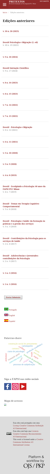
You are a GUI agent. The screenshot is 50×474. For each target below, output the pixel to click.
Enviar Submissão (13, 297)
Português (12, 310)
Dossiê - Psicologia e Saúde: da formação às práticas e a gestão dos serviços (24, 222)
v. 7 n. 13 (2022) (10, 116)
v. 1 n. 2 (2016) (10, 273)
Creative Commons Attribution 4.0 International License (28, 442)
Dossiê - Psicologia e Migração (17, 127)
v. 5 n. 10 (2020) (10, 153)
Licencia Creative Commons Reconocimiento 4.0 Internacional (27, 434)
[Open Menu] (4, 4)
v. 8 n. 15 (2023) (10, 93)
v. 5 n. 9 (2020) (10, 164)
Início (5, 12)
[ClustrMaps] (5, 405)
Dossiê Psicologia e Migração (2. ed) (20, 42)
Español (11, 321)
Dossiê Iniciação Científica (16, 68)
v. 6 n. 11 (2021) (10, 141)
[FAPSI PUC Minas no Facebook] (7, 389)
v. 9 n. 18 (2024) (10, 57)
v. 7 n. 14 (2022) (10, 105)
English (11, 315)
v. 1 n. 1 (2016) (10, 284)
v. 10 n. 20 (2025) (11, 31)
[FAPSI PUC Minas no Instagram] (15, 389)
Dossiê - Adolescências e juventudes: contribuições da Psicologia (20, 257)
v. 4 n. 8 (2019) (10, 175)
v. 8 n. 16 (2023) (10, 82)
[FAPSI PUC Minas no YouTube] (22, 389)
